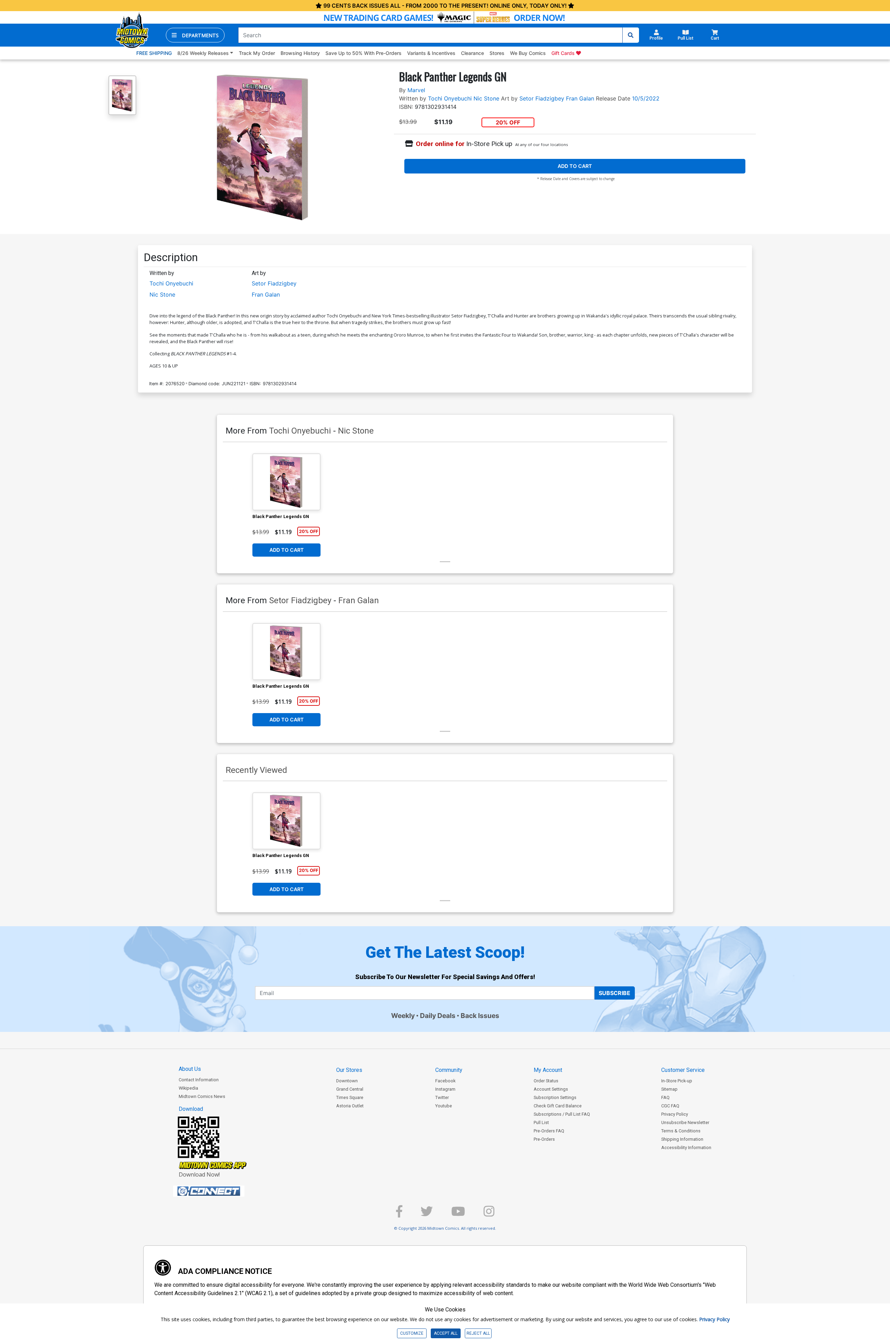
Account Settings (551, 1089)
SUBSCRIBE (614, 992)
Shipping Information (682, 1139)
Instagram (445, 1089)
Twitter (442, 1097)
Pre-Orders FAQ (549, 1130)
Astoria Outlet (350, 1105)
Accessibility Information (686, 1147)
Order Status (546, 1080)
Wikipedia (188, 1088)
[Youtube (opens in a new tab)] (458, 1214)
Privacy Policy (674, 1114)
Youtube (443, 1105)
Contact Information (199, 1079)
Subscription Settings (555, 1097)
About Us (190, 1069)
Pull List (541, 1122)
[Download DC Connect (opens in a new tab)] (222, 1191)
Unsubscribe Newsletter (685, 1122)
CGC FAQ (670, 1105)
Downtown (347, 1080)
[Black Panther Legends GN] (286, 481)
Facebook (445, 1080)
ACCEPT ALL (446, 1333)
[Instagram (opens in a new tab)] (489, 1214)
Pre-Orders (544, 1139)
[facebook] (399, 1214)
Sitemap (669, 1089)
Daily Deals (437, 1015)
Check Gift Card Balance (558, 1105)
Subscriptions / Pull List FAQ (562, 1114)
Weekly (403, 1015)
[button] (195, 35)
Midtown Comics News (202, 1096)
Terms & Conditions (681, 1130)
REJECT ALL (478, 1333)
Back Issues (480, 1015)
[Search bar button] (630, 35)
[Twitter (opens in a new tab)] (426, 1214)
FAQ (665, 1097)
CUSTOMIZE (411, 1333)
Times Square (349, 1097)
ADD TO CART (575, 166)
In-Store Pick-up (676, 1080)
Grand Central (349, 1089)
